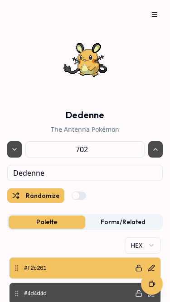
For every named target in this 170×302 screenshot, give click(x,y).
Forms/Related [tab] (123, 222)
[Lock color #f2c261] (138, 268)
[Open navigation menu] (154, 14)
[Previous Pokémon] (14, 149)
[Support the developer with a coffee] (152, 285)
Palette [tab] (46, 222)
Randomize (42, 196)
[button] (85, 268)
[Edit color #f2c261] (151, 268)
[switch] (79, 196)
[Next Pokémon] (155, 149)
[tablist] (85, 222)
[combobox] (85, 173)
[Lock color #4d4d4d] (138, 293)
